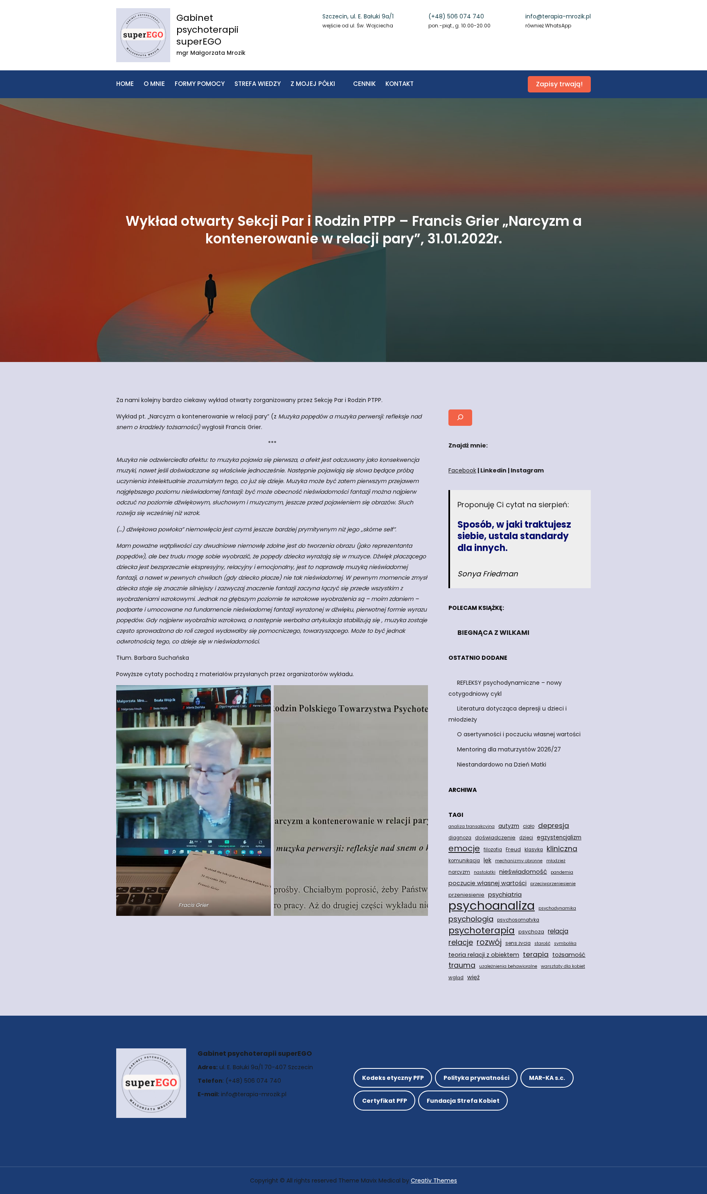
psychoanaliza (491, 905)
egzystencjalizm (559, 837)
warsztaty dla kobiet (563, 966)
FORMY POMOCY (200, 83)
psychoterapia (481, 930)
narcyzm (459, 872)
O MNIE (154, 83)
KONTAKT (399, 83)
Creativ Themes (434, 1180)
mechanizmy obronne (519, 861)
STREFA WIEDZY (257, 83)
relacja (558, 931)
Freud (513, 849)
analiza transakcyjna (471, 826)
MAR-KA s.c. (547, 1078)
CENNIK (364, 83)
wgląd (456, 977)
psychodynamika (557, 908)
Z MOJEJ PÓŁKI (312, 83)
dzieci (526, 837)
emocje (464, 848)
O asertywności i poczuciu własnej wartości (519, 734)
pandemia (562, 872)
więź (473, 977)
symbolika (565, 943)
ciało (528, 826)
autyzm (508, 826)
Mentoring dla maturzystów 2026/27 (509, 749)
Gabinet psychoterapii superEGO (207, 29)
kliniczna (562, 848)
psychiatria (505, 894)
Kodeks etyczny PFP (393, 1078)
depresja (553, 825)
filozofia (493, 849)
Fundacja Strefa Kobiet (463, 1101)
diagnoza (459, 837)
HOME (125, 83)
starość (542, 943)
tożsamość (568, 955)
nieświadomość (523, 871)
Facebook (462, 470)
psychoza (531, 931)
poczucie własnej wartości (487, 883)
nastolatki (484, 872)
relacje (460, 942)
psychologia (470, 919)
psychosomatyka (518, 920)
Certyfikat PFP (384, 1101)
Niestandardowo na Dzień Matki (501, 764)
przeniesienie (466, 894)
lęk (487, 860)
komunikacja (464, 860)
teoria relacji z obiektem (483, 955)
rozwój (489, 942)
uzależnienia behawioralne (508, 966)
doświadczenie (495, 837)
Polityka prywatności (476, 1078)
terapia (536, 954)
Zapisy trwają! (559, 84)
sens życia (518, 943)
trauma (461, 965)
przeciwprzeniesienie (553, 884)
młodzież (555, 861)
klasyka (534, 849)
